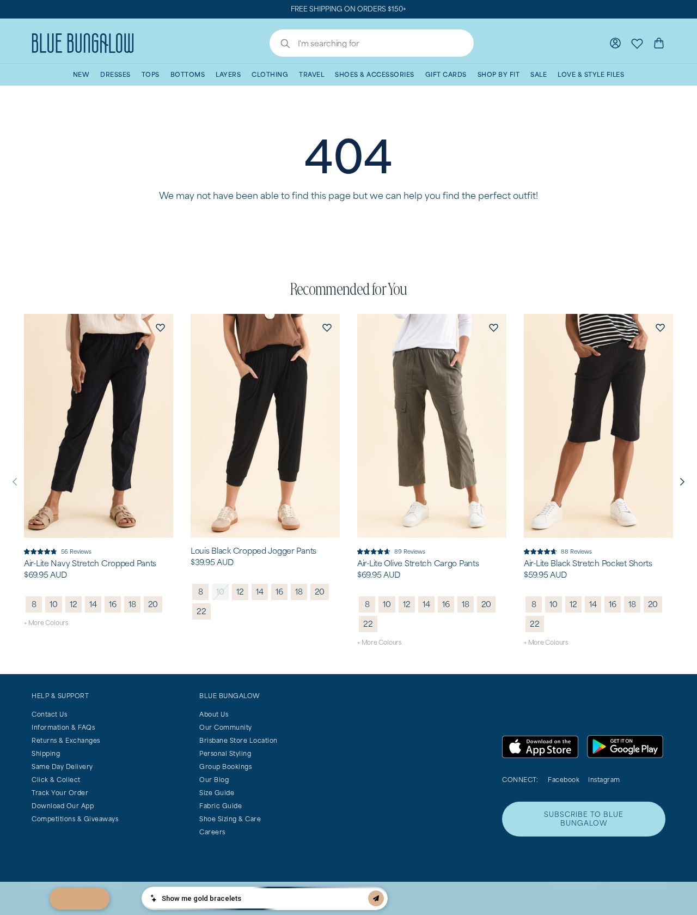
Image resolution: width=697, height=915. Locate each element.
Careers (212, 831)
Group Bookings (225, 766)
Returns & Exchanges (66, 740)
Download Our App (63, 805)
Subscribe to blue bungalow (583, 818)
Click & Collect (56, 779)
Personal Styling (225, 753)
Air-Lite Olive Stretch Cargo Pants (418, 563)
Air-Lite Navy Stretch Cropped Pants (90, 563)
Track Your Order (60, 792)
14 (93, 604)
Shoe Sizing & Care (230, 818)
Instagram (604, 779)
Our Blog (214, 779)
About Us (213, 714)
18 (132, 604)
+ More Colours (46, 622)
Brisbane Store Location (238, 740)
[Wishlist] (637, 43)
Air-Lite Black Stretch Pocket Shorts (588, 563)
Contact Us (49, 714)
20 (153, 604)
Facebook (563, 779)
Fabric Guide (220, 805)
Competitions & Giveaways (75, 818)
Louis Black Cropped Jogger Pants (253, 551)
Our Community (225, 727)
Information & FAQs (63, 727)
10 (54, 604)
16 (113, 604)
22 (201, 611)
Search (280, 44)
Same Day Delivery (62, 766)
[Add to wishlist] (160, 327)
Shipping (46, 753)
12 (73, 604)
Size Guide (216, 792)
